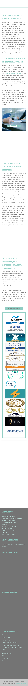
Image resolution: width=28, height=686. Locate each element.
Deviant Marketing (20, 683)
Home (3, 635)
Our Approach (6, 637)
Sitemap (4, 661)
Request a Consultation (14, 308)
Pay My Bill (5, 658)
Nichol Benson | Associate (11, 645)
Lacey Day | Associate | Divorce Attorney (12, 649)
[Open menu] (24, 3)
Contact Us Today (7, 653)
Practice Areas (6, 640)
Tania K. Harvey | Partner (9, 642)
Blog (3, 655)
